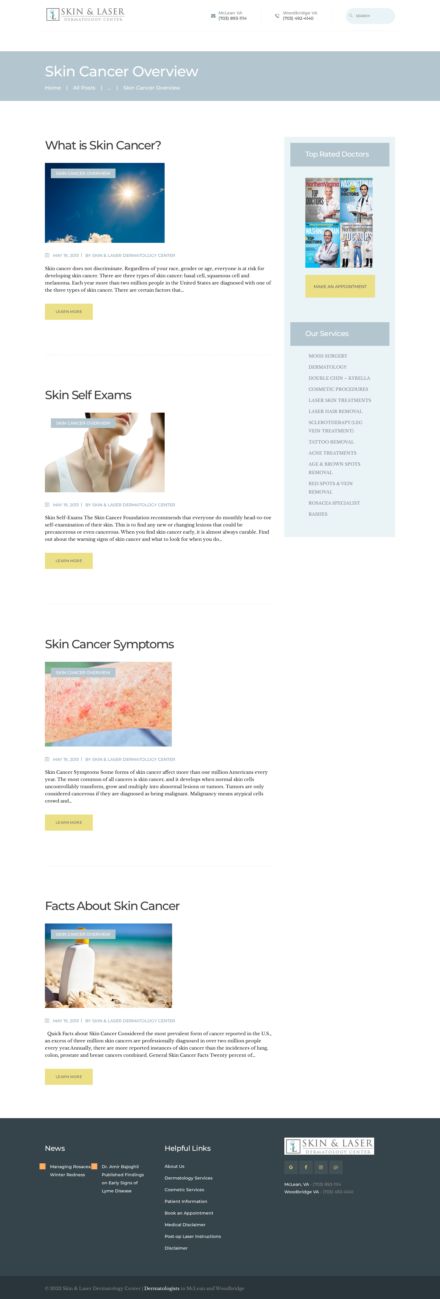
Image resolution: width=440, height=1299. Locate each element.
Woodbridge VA (301, 1191)
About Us (174, 1166)
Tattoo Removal (331, 442)
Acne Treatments (332, 453)
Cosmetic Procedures (338, 389)
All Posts (84, 88)
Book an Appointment (189, 1213)
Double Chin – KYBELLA (339, 378)
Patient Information (186, 1201)
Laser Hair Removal (335, 411)
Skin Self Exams (88, 394)
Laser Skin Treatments (340, 400)
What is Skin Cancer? (103, 145)
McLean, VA (296, 1184)
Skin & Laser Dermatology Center (133, 255)
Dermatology (328, 367)
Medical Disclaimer (185, 1224)
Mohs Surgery (328, 356)
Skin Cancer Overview (83, 173)
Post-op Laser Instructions (193, 1236)
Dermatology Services (189, 1178)
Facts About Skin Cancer (112, 905)
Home (53, 88)
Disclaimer (176, 1248)
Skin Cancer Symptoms (109, 644)
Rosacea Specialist (334, 503)
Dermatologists (162, 1288)
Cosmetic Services (184, 1189)
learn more (69, 311)
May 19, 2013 (66, 255)
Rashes (318, 514)
